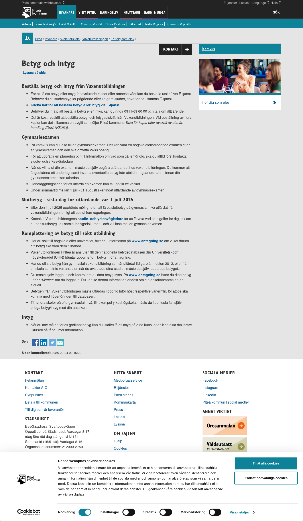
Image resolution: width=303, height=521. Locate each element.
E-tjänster (230, 2)
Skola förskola (115, 24)
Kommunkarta (125, 402)
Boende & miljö (45, 24)
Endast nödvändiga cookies (266, 478)
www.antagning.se (148, 240)
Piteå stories (123, 394)
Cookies (120, 448)
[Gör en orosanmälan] (225, 425)
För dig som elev (122, 39)
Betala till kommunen (41, 402)
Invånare (66, 12)
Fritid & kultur (68, 24)
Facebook (210, 380)
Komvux (208, 49)
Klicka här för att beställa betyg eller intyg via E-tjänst (75, 104)
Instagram (210, 387)
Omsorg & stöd (91, 24)
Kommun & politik (179, 24)
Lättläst (244, 2)
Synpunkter (34, 394)
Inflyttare (131, 12)
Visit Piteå (87, 12)
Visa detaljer (239, 512)
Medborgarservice (128, 380)
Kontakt (171, 49)
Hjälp (118, 440)
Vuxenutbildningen (95, 39)
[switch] (128, 512)
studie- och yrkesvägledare (100, 218)
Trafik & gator (153, 24)
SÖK (276, 12)
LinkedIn (209, 394)
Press (118, 409)
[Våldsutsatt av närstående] (225, 445)
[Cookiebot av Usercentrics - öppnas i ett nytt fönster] (28, 512)
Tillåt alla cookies (266, 463)
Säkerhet (134, 24)
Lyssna (119, 424)
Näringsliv (109, 12)
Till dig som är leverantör (45, 409)
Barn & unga (154, 12)
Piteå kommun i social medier (226, 402)
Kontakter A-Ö (36, 387)
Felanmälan (34, 380)
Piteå (38, 39)
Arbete (26, 24)
